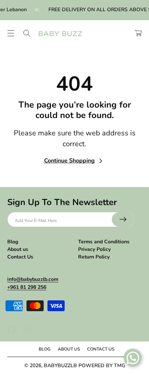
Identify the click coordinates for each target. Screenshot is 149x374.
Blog (12, 241)
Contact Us (20, 256)
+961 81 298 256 (26, 287)
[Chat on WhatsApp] (133, 358)
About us (17, 249)
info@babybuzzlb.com (32, 279)
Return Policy (94, 256)
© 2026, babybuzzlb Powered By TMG (74, 365)
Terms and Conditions (103, 241)
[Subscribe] (123, 219)
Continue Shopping (69, 161)
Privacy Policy (94, 249)
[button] (11, 33)
